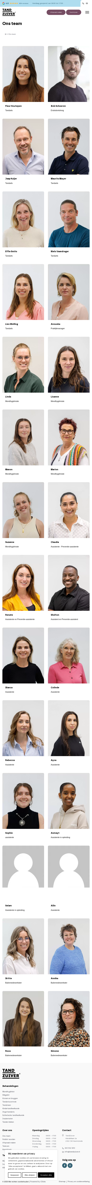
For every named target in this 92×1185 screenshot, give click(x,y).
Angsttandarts (8, 1112)
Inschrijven (74, 12)
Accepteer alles (46, 1175)
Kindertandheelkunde (10, 1108)
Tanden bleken (8, 1122)
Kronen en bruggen (10, 1098)
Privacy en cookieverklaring (79, 1181)
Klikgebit (5, 1095)
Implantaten (7, 1119)
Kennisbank (7, 1149)
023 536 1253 (70, 1148)
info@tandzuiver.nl (72, 1152)
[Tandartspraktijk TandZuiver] (9, 12)
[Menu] (87, 12)
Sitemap (62, 1181)
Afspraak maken (56, 12)
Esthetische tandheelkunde (13, 1115)
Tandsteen (6, 1105)
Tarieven (5, 1146)
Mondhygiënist (8, 1092)
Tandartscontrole (9, 1102)
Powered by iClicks (38, 1182)
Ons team (6, 1136)
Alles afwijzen (30, 1175)
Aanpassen (14, 1175)
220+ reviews (23, 3)
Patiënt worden (8, 1139)
